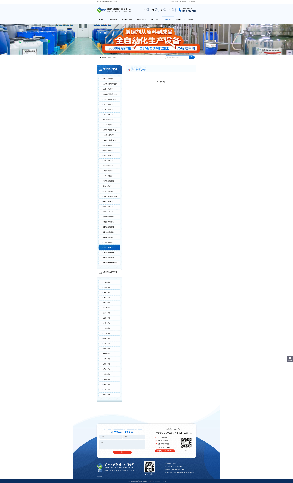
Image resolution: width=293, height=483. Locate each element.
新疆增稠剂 (106, 384)
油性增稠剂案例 (108, 247)
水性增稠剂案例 (108, 242)
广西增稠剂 (106, 323)
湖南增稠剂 (106, 318)
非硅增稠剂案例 (108, 206)
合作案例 (113, 57)
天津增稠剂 (106, 348)
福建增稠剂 (106, 374)
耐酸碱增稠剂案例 (108, 232)
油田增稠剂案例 (108, 119)
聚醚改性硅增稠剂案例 (110, 196)
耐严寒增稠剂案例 (108, 257)
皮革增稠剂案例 (108, 171)
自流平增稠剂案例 (108, 252)
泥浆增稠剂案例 (108, 160)
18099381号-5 (154, 481)
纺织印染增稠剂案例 (109, 140)
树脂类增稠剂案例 (108, 222)
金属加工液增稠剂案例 (110, 84)
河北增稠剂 (106, 297)
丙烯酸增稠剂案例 (108, 217)
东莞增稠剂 (106, 287)
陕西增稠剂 (106, 354)
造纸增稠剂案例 (108, 125)
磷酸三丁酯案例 (108, 211)
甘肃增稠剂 (106, 389)
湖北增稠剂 (106, 313)
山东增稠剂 (106, 338)
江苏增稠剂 (106, 333)
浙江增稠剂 (106, 302)
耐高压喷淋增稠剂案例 (110, 263)
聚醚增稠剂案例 (108, 186)
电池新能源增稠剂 (108, 135)
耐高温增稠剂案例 (108, 227)
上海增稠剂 (106, 328)
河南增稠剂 (106, 292)
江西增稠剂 (106, 364)
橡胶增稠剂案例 (108, 176)
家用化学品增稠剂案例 (110, 94)
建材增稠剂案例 (108, 150)
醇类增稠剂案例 (108, 201)
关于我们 (175, 1)
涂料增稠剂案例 (108, 104)
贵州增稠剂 (106, 343)
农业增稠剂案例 (108, 165)
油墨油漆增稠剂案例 (109, 99)
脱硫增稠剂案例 (108, 155)
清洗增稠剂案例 (108, 114)
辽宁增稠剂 (106, 369)
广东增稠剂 (106, 282)
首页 (109, 57)
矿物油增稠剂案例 (108, 191)
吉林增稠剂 (106, 379)
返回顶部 (290, 361)
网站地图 (193, 1)
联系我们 (184, 1)
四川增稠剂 (106, 359)
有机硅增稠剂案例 (108, 181)
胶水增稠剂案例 (108, 89)
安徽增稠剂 (106, 308)
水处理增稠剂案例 (108, 79)
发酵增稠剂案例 (108, 109)
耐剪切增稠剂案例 (108, 237)
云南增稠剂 (106, 394)
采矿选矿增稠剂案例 (109, 130)
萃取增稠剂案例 (108, 145)
